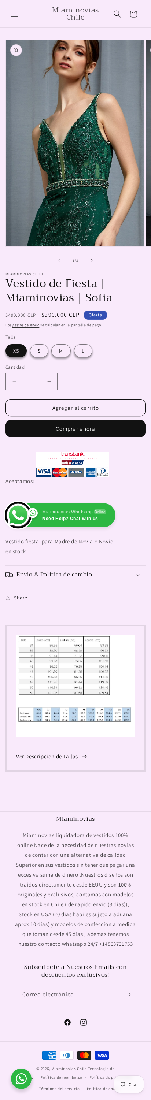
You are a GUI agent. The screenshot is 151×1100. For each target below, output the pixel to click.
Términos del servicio (59, 1088)
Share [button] (20, 597)
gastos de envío (26, 325)
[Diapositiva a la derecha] (92, 260)
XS (16, 351)
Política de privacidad (110, 1077)
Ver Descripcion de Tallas (47, 756)
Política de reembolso (61, 1077)
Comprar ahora (75, 428)
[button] (15, 14)
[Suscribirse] (128, 994)
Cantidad (15, 367)
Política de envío (103, 1088)
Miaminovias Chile (69, 1068)
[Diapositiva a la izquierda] (59, 260)
